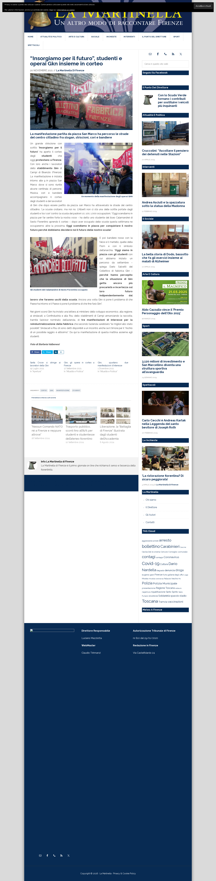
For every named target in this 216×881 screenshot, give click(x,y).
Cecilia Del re (147, 552)
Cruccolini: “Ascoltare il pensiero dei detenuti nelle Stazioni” (165, 152)
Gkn (51, 390)
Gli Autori (150, 514)
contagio (159, 557)
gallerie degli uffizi (176, 575)
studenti (76, 390)
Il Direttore (151, 507)
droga (179, 570)
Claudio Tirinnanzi (91, 652)
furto (165, 575)
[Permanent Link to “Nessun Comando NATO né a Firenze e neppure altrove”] (47, 408)
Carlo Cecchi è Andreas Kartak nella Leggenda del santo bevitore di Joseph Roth (164, 424)
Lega (186, 575)
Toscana (150, 601)
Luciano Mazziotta (92, 638)
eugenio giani (148, 575)
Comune (164, 552)
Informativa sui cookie (65, 10)
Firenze (158, 574)
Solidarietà (164, 595)
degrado (160, 570)
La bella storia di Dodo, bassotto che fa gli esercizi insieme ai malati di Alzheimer (165, 258)
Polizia (147, 583)
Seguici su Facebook (155, 72)
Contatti (150, 522)
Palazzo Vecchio (171, 578)
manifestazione (62, 390)
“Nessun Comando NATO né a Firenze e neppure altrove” (47, 430)
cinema (157, 552)
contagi (148, 556)
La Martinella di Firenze (108, 16)
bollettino (151, 546)
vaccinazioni (175, 601)
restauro (178, 588)
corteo (44, 390)
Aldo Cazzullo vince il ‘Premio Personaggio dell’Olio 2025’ (163, 311)
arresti (156, 541)
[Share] (56, 352)
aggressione (147, 541)
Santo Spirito (172, 592)
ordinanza (160, 579)
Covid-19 (150, 563)
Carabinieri (170, 546)
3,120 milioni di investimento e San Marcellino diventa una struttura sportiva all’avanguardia (163, 367)
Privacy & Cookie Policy (124, 873)
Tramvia (162, 601)
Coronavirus (171, 557)
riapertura (146, 592)
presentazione (148, 588)
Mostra (145, 578)
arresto (165, 540)
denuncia (170, 570)
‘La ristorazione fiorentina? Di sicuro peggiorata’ (163, 477)
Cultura (164, 564)
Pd (180, 579)
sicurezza (153, 596)
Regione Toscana (165, 588)
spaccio (174, 595)
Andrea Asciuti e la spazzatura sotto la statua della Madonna (163, 204)
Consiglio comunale (177, 552)
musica (152, 578)
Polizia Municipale (165, 583)
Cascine (183, 547)
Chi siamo (151, 499)
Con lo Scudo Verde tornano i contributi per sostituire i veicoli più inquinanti (173, 100)
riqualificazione (158, 592)
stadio (183, 595)
